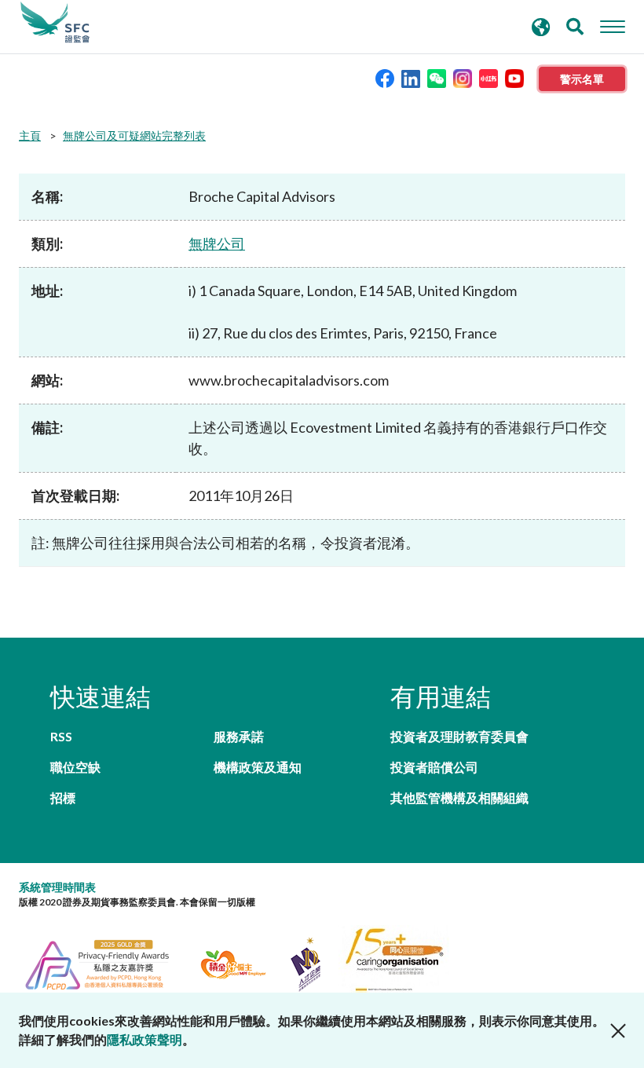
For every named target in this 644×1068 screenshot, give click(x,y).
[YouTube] (514, 77)
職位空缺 (75, 766)
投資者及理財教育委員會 (459, 736)
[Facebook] (384, 77)
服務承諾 (239, 736)
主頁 (30, 135)
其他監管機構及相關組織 (459, 797)
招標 (62, 797)
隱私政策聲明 (144, 1039)
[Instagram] (462, 77)
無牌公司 (216, 243)
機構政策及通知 (258, 766)
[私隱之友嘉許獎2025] (106, 962)
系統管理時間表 (57, 887)
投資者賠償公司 (434, 766)
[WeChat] (436, 77)
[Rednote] (488, 77)
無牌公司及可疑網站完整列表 (134, 135)
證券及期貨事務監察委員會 (55, 23)
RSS (61, 736)
